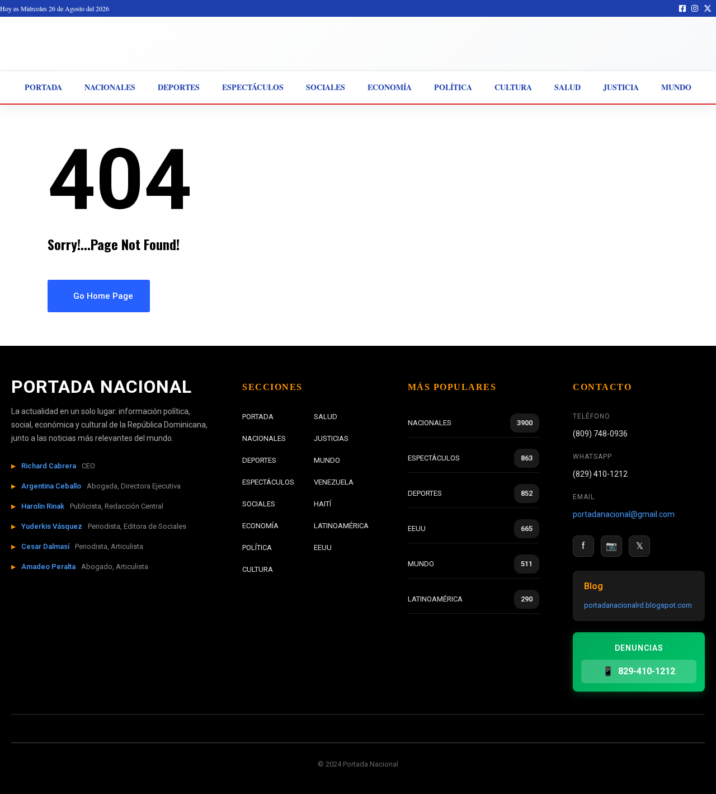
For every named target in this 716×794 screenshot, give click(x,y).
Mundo (676, 87)
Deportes (179, 87)
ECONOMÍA (260, 525)
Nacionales (109, 87)
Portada (43, 87)
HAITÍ (322, 504)
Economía (390, 87)
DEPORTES (259, 460)
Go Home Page (102, 296)
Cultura (513, 87)
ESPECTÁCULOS (268, 482)
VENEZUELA (334, 482)
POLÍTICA (257, 547)
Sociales (325, 87)
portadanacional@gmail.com (624, 514)
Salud (567, 87)
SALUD (325, 416)
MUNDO (327, 460)
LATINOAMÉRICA (341, 525)
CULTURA (257, 569)
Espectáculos (253, 87)
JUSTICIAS (331, 438)
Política (453, 87)
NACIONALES (264, 438)
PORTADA (258, 416)
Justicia (621, 87)
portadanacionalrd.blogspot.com (638, 605)
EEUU (323, 547)
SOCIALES (258, 504)
